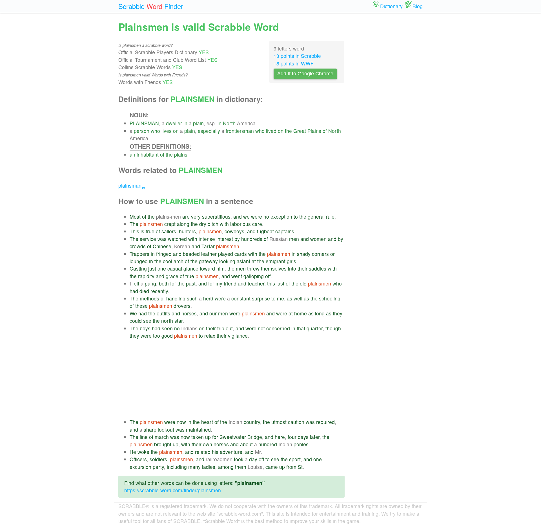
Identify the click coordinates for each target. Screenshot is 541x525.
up (208, 436)
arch (178, 261)
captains (284, 231)
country (252, 421)
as (289, 298)
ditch (213, 223)
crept (170, 223)
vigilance (238, 335)
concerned (278, 328)
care (257, 223)
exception (281, 216)
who (155, 130)
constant (240, 298)
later (315, 436)
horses (189, 313)
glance (190, 268)
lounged (139, 261)
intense (207, 238)
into (292, 268)
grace (172, 276)
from (291, 466)
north (167, 320)
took (238, 459)
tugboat (265, 231)
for (173, 283)
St (300, 466)
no (266, 216)
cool (167, 261)
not (261, 328)
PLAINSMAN (144, 123)
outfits (163, 313)
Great (299, 130)
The (134, 223)
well (298, 298)
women (318, 238)
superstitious (216, 216)
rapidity (146, 276)
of (325, 130)
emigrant (275, 261)
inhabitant (148, 154)
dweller (174, 123)
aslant (243, 261)
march (162, 436)
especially (209, 130)
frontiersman (240, 130)
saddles (317, 268)
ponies (301, 444)
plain (198, 123)
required (325, 421)
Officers (138, 459)
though (333, 328)
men (294, 238)
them (240, 466)
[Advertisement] (237, 378)
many (194, 466)
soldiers (158, 459)
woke (143, 451)
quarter (315, 328)
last (280, 283)
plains (180, 154)
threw (253, 268)
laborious (240, 223)
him (220, 268)
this (271, 283)
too (156, 335)
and (237, 216)
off (267, 276)
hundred (267, 444)
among (226, 466)
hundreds (251, 238)
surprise (261, 298)
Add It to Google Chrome (305, 73)
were (256, 216)
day (253, 459)
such (192, 298)
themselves (274, 268)
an (132, 154)
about (246, 444)
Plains (314, 130)
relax (209, 335)
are (186, 216)
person (141, 130)
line (144, 436)
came (271, 466)
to (296, 216)
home (300, 313)
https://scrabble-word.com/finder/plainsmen (172, 490)
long (320, 313)
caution (296, 421)
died (144, 291)
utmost (279, 421)
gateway (208, 261)
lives (166, 130)
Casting (138, 268)
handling (175, 298)
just (152, 268)
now (181, 421)
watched (177, 238)
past (191, 283)
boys (145, 328)
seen (167, 328)
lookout (166, 429)
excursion (140, 466)
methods (149, 298)
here (280, 436)
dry (202, 223)
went (236, 276)
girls (291, 261)
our (213, 313)
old (303, 283)
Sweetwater (232, 436)
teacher (256, 283)
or (332, 253)
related (202, 451)
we (246, 216)
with (224, 223)
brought (162, 444)
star (178, 320)
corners (320, 253)
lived (271, 130)
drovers (182, 305)
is (142, 231)
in (185, 123)
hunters (187, 231)
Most (135, 216)
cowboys (234, 231)
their (302, 268)
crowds (138, 246)
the (288, 130)
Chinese (162, 246)
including (177, 466)
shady (304, 253)
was (162, 238)
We (133, 313)
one (162, 268)
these (141, 305)
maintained (198, 429)
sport (295, 459)
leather (209, 253)
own (207, 444)
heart (207, 421)
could (136, 320)
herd (208, 298)
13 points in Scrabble (297, 55)
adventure (231, 451)
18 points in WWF (294, 63)
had (134, 291)
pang (150, 283)
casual (174, 268)
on (176, 130)
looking (227, 261)
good (167, 335)
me (280, 298)
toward (207, 268)
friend (230, 283)
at (254, 261)
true (150, 231)
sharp (150, 429)
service (148, 238)
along (183, 223)
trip (220, 328)
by (237, 238)
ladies (208, 466)
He (133, 451)
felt (135, 283)
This (134, 231)
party (158, 466)
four (292, 436)
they (337, 313)
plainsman (131, 185)
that (301, 328)
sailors (168, 231)
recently (159, 291)
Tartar (208, 246)
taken (197, 436)
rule (330, 216)
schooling (329, 298)
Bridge (254, 436)
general (316, 216)
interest (224, 238)
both (164, 283)
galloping (253, 276)
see (147, 320)
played (225, 253)
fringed (164, 253)
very (196, 216)
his (215, 451)
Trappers (139, 253)
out (229, 328)
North (229, 123)
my (219, 283)
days (303, 436)
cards (240, 253)
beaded (191, 253)
